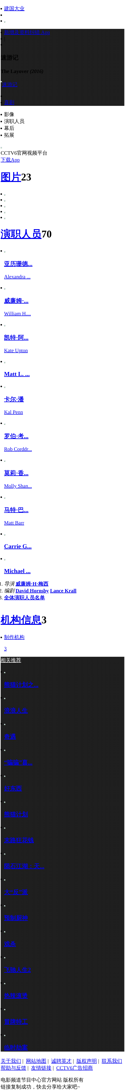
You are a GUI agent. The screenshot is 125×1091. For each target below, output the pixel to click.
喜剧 (9, 102)
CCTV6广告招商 (74, 1068)
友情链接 (41, 1068)
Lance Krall (63, 590)
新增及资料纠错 (27, 32)
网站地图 (36, 1061)
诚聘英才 (61, 1061)
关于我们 (11, 1061)
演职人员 (21, 234)
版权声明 (86, 1061)
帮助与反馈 (13, 1068)
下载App (10, 160)
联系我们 (112, 1061)
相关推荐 (11, 660)
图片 (11, 177)
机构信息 (21, 620)
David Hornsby (32, 590)
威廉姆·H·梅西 (32, 584)
